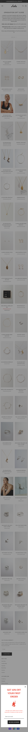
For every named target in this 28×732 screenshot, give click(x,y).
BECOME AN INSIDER (14, 722)
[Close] (25, 687)
